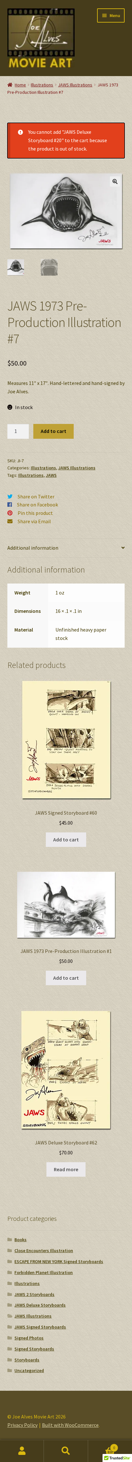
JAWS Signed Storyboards (40, 1327)
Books (20, 1239)
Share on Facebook (37, 504)
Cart (101, 1445)
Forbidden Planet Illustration (43, 1272)
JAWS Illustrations (75, 85)
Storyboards (26, 1360)
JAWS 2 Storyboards (34, 1294)
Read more (66, 1169)
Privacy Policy (22, 1425)
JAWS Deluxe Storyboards (40, 1305)
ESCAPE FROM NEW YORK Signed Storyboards (58, 1261)
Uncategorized (29, 1370)
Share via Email (34, 521)
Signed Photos (29, 1338)
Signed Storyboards (34, 1349)
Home (20, 85)
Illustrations (42, 85)
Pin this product (35, 513)
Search (66, 1451)
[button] (115, 181)
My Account (22, 1451)
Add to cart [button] (66, 839)
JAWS (51, 475)
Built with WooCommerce (70, 1425)
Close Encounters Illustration (43, 1250)
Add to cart (53, 431)
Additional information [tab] (32, 548)
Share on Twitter (36, 496)
